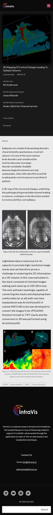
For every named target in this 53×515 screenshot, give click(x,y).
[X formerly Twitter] (28, 493)
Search (44, 509)
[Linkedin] (5, 493)
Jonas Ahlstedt (16, 384)
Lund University (39, 384)
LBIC (27, 384)
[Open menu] (48, 6)
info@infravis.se (29, 462)
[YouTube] (13, 493)
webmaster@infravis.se (26, 469)
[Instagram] (20, 493)
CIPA (5, 384)
